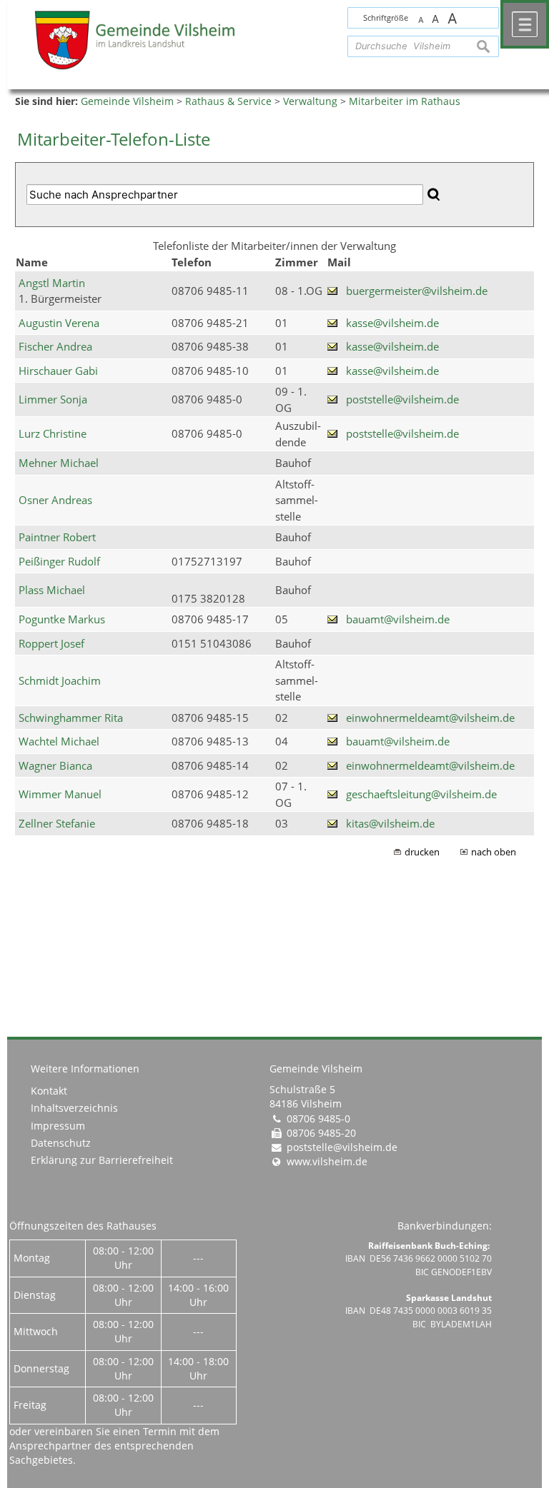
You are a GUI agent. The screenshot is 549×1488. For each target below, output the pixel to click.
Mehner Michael (59, 463)
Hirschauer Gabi (58, 370)
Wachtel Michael (59, 741)
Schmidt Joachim (60, 680)
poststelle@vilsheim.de (402, 399)
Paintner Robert (57, 537)
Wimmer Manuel (60, 794)
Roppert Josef (51, 643)
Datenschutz (61, 1143)
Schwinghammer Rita (71, 717)
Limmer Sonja (53, 399)
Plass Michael (52, 590)
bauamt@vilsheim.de (398, 619)
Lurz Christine (52, 433)
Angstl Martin (52, 283)
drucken (422, 852)
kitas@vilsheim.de (390, 823)
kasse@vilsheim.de (392, 323)
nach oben (493, 852)
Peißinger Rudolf (59, 561)
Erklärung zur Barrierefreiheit (102, 1160)
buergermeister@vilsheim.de (417, 290)
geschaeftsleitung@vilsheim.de (421, 794)
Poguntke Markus (62, 619)
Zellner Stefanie (57, 823)
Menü (525, 24)
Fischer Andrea (55, 346)
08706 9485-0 (318, 1118)
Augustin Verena (59, 323)
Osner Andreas (55, 500)
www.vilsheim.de (327, 1161)
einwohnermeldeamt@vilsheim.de (430, 717)
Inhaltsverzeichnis (74, 1108)
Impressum (58, 1126)
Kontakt (49, 1091)
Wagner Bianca (55, 765)
